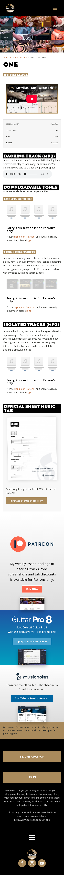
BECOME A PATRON (32, 756)
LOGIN (32, 777)
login (29, 240)
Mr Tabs (8, 58)
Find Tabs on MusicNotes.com (32, 698)
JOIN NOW (32, 589)
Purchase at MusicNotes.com (26, 500)
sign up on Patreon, (24, 236)
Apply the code (32, 641)
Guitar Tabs (21, 58)
